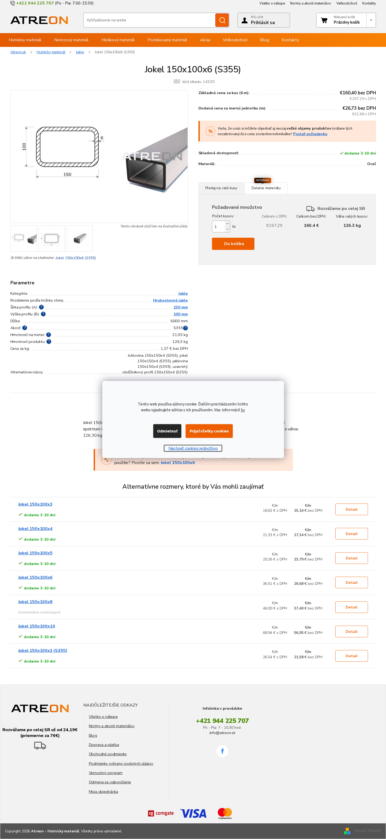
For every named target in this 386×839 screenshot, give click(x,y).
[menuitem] (25, 40)
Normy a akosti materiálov (310, 3)
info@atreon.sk (222, 732)
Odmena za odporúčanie (110, 782)
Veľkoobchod (346, 3)
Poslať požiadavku (310, 133)
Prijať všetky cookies (209, 431)
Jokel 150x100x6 (178, 463)
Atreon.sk (18, 52)
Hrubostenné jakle (170, 300)
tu (243, 410)
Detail (352, 509)
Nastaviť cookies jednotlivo (193, 448)
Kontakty (369, 3)
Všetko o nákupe (272, 3)
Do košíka (234, 244)
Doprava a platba (104, 744)
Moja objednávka (103, 791)
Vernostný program (106, 772)
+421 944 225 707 (222, 721)
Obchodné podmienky (108, 754)
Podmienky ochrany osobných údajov (121, 763)
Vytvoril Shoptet (367, 830)
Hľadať (222, 20)
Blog (93, 735)
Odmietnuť (167, 431)
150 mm (181, 307)
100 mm (181, 314)
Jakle (183, 293)
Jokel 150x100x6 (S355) (76, 257)
